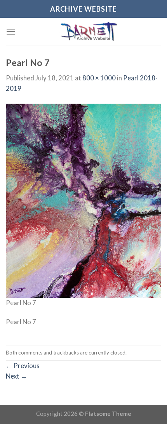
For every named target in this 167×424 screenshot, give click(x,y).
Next (16, 376)
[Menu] (11, 32)
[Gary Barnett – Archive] (88, 31)
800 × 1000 (99, 78)
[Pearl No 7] (83, 200)
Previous (23, 365)
